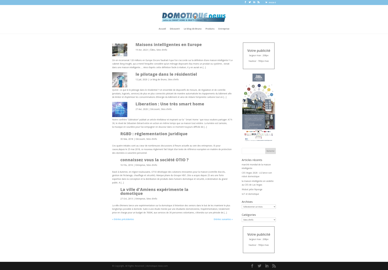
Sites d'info (161, 49)
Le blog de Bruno (193, 29)
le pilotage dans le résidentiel (166, 74)
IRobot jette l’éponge (252, 189)
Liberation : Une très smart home (169, 104)
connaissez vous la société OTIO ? (154, 159)
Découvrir (175, 29)
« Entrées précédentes (123, 219)
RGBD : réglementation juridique (153, 133)
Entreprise (223, 29)
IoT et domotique (250, 193)
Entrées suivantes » (223, 219)
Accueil (162, 29)
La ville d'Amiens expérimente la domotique (154, 191)
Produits (210, 29)
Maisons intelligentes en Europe (168, 44)
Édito (152, 49)
